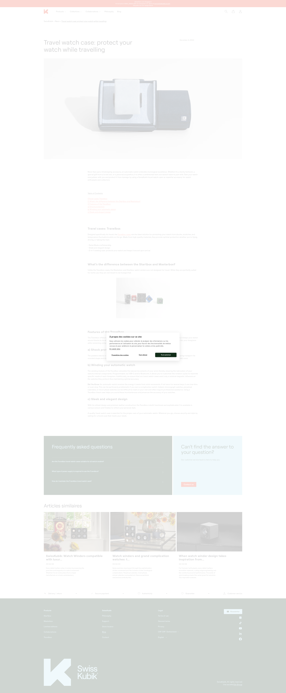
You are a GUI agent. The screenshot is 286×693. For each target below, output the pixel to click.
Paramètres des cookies (120, 355)
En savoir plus (114, 349)
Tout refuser (143, 355)
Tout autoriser (166, 355)
